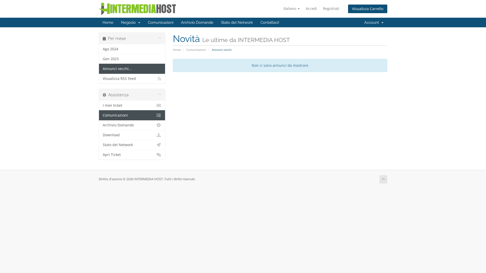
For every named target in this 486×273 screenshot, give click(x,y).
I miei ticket (112, 105)
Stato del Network (237, 22)
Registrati (331, 8)
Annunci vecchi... (117, 68)
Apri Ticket (112, 154)
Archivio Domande (197, 22)
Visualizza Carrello (367, 8)
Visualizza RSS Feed (119, 78)
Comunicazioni (160, 22)
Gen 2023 (111, 59)
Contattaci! (269, 22)
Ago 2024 (110, 49)
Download (111, 135)
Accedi (311, 8)
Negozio (129, 22)
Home (108, 22)
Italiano (290, 8)
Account (372, 22)
